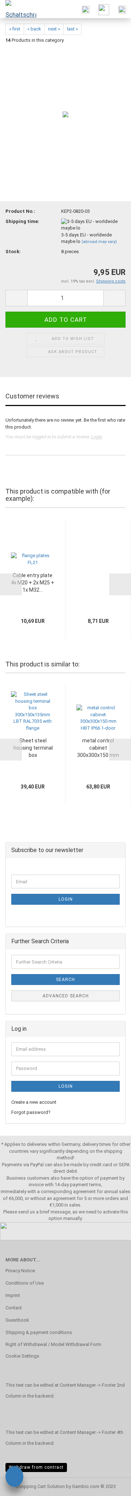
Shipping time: (22, 221)
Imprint (12, 1295)
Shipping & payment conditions (38, 1332)
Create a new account (33, 1102)
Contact (13, 1307)
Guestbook (17, 1320)
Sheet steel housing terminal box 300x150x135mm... (33, 748)
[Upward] (111, 1485)
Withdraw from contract (36, 1467)
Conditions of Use (24, 1283)
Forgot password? (31, 1112)
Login (96, 436)
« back (34, 29)
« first (14, 29)
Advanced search (66, 995)
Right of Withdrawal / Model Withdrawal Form (53, 1344)
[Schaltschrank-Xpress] (18, 9)
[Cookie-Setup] (14, 1477)
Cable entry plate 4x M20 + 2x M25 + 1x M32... (32, 582)
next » (54, 29)
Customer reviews (32, 396)
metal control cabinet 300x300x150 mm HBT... (98, 748)
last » (72, 29)
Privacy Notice (20, 1270)
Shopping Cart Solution (40, 1486)
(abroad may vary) (99, 241)
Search (65, 979)
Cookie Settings (22, 1356)
